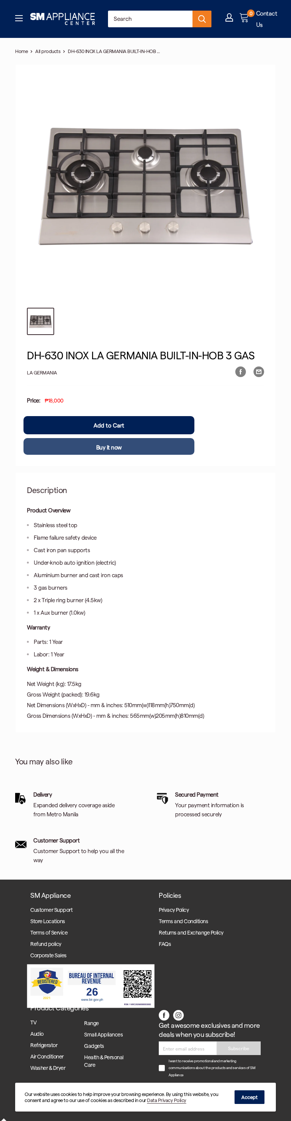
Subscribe (238, 1048)
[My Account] (229, 19)
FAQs (165, 944)
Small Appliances (103, 1034)
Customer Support (51, 910)
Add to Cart (109, 425)
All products (47, 51)
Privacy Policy (174, 910)
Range (91, 1023)
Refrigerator (43, 1045)
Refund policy (45, 944)
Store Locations (47, 921)
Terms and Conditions (183, 921)
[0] (244, 19)
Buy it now (109, 447)
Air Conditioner (47, 1056)
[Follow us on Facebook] (164, 1015)
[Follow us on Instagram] (178, 1015)
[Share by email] (258, 371)
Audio (37, 1033)
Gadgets (94, 1046)
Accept (249, 1097)
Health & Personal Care (104, 1061)
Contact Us (266, 18)
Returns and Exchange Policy (191, 932)
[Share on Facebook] (240, 371)
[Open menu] (19, 19)
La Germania (42, 372)
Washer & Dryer (47, 1068)
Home (21, 51)
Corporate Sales (48, 955)
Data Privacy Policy (166, 1100)
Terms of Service (48, 932)
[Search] (201, 19)
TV (33, 1022)
